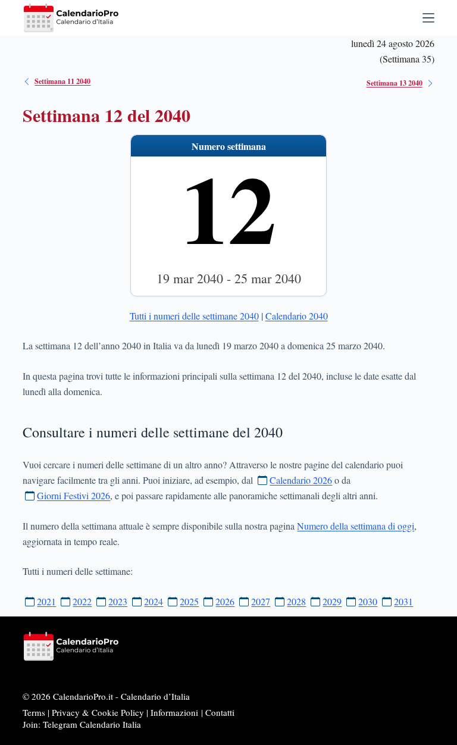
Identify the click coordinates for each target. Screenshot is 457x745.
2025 (189, 601)
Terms (34, 712)
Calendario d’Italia (155, 696)
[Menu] (428, 18)
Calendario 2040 (296, 315)
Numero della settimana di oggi (355, 525)
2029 (332, 601)
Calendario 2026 (301, 480)
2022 (82, 601)
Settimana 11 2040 (62, 81)
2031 (403, 601)
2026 (224, 601)
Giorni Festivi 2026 (73, 495)
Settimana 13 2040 (394, 83)
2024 (153, 601)
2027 (260, 601)
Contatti (219, 712)
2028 (296, 601)
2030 (367, 601)
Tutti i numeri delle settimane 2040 (194, 315)
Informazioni (174, 712)
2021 (46, 601)
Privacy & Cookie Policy (98, 712)
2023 (117, 601)
